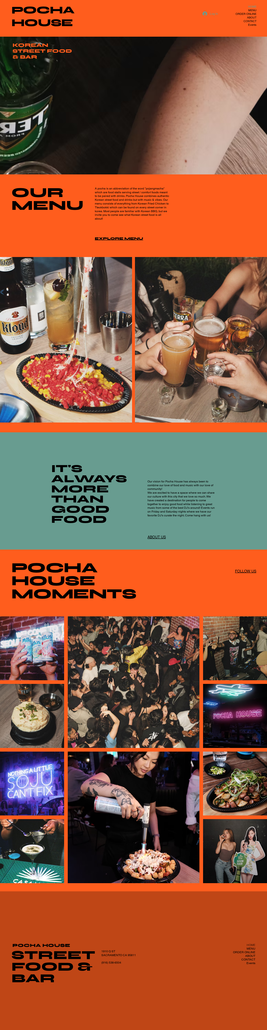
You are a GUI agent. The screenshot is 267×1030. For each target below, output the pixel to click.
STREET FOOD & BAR (53, 967)
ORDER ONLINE (246, 13)
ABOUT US (156, 537)
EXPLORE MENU (119, 238)
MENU (252, 10)
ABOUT (251, 17)
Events (252, 24)
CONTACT (250, 21)
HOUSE (42, 23)
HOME (252, 6)
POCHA (42, 10)
